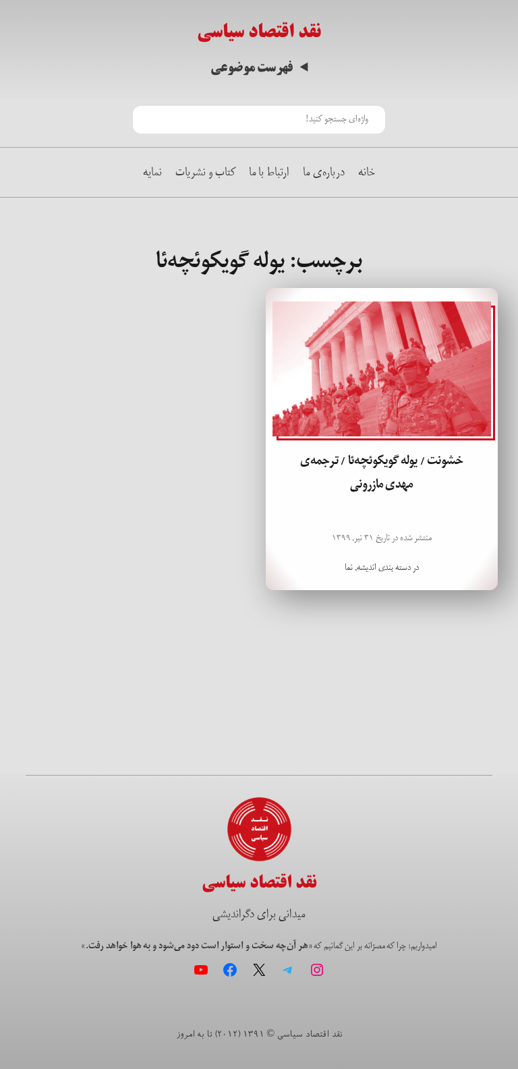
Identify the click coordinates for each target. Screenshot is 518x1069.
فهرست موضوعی (251, 68)
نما (349, 567)
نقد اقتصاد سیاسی (259, 31)
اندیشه (366, 567)
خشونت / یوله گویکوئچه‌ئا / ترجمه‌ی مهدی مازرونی (382, 472)
